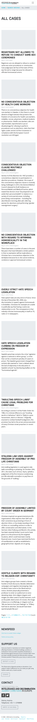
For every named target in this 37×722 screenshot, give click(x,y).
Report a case (8, 661)
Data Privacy (30, 719)
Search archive (13, 8)
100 (9, 617)
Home (3, 8)
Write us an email (10, 707)
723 (26, 615)
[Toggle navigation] (32, 3)
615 (19, 615)
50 (6, 617)
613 (13, 615)
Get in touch (14, 719)
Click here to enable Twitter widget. (11, 633)
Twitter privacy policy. (7, 637)
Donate (5, 674)
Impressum (22, 719)
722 (23, 615)
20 (4, 617)
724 (29, 615)
